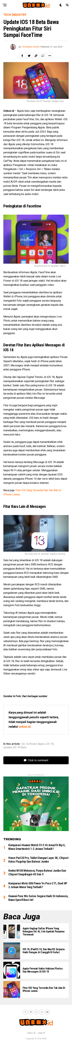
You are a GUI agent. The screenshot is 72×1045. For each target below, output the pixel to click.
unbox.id (24, 726)
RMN (44, 1038)
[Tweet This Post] (29, 56)
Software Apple (35, 744)
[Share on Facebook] (22, 56)
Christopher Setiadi (31, 47)
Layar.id (41, 1033)
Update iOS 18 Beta (14, 747)
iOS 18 (50, 744)
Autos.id (31, 1033)
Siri (23, 744)
